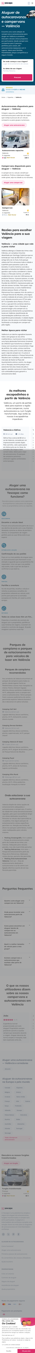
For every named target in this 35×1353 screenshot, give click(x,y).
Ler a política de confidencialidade (11, 1344)
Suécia (27, 1101)
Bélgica (7, 1092)
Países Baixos (9, 1115)
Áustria (7, 1119)
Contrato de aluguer (9, 1278)
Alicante (7, 1069)
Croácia (7, 1097)
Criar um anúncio (8, 1274)
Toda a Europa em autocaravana (11, 1138)
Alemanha (20, 1124)
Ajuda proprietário (8, 1289)
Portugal (19, 1128)
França (7, 1101)
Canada (7, 1088)
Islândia (7, 1110)
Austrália (8, 1124)
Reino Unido (21, 1097)
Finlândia (18, 1106)
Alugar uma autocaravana (14, 125)
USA (17, 1101)
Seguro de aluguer (8, 1281)
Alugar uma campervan (13, 182)
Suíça (7, 1106)
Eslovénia (23, 1115)
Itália (18, 1119)
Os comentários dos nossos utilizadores (16, 1258)
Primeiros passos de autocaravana (14, 1254)
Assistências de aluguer (10, 1285)
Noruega (8, 1133)
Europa (19, 1110)
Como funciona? (8, 1246)
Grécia (18, 1092)
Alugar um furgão (11, 1163)
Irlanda (7, 1128)
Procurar (17, 77)
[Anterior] (4, 139)
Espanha (19, 1088)
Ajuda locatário (7, 1262)
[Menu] (30, 3)
